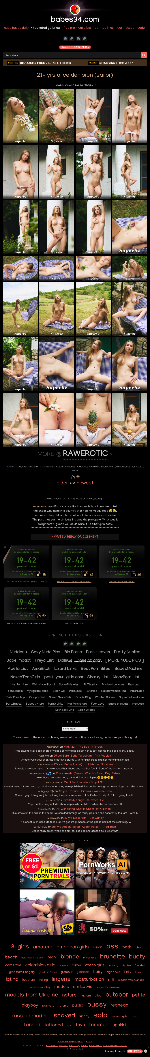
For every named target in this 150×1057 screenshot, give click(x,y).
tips (69, 1025)
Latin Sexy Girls (64, 710)
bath (127, 947)
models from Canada (131, 980)
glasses (82, 972)
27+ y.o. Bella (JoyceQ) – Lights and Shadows (83, 764)
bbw (138, 947)
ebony (113, 966)
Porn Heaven (98, 652)
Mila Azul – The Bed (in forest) (83, 747)
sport (135, 1016)
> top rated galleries (45, 28)
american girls (73, 947)
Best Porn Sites (95, 669)
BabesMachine (128, 669)
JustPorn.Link (19, 685)
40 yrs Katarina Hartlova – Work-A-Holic (85, 791)
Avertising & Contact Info (108, 1046)
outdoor (120, 467)
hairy (98, 972)
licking (43, 980)
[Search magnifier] (144, 55)
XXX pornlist (37, 697)
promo (64, 1006)
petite (138, 995)
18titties (92, 691)
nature (109, 467)
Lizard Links (65, 669)
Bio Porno (73, 652)
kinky (127, 972)
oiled (98, 996)
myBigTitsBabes (37, 691)
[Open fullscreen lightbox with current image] (20, 116)
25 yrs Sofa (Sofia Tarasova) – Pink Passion (82, 756)
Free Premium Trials (77, 28)
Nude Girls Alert (69, 685)
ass (58, 467)
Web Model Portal (43, 685)
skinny (84, 1017)
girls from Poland (48, 972)
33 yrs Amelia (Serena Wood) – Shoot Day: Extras (88, 773)
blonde (65, 467)
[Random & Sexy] (65, 39)
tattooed (53, 1025)
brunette (112, 957)
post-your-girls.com (63, 677)
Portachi (52, 1046)
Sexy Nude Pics (45, 652)
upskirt (119, 1025)
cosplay (63, 965)
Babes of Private (118, 704)
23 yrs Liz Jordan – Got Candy (84, 818)
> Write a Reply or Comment (75, 537)
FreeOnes (138, 704)
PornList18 (75, 691)
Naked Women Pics (113, 691)
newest (89, 85)
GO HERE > (134, 1051)
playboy (30, 1005)
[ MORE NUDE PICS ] (124, 661)
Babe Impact (18, 661)
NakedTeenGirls (25, 677)
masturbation (89, 980)
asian (97, 948)
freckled (140, 965)
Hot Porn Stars (77, 704)
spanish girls (119, 1016)
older (59, 85)
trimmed (98, 1025)
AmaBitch (41, 669)
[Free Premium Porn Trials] (47, 887)
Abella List (18, 669)
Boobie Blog (83, 697)
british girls (89, 958)
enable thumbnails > (75, 47)
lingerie (61, 980)
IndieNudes (137, 691)
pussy (129, 467)
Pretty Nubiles (127, 652)
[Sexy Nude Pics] (84, 39)
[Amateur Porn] (71, 644)
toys (80, 1025)
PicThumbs (91, 685)
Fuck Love (97, 704)
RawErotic (85, 454)
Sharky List (98, 677)
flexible (126, 965)
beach (11, 957)
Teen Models (14, 691)
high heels (113, 972)
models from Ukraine (91, 467)
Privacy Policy (69, 1046)
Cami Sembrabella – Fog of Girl (84, 782)
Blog (89, 1042)
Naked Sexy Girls (60, 697)
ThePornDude (135, 28)
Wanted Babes (105, 697)
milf (111, 980)
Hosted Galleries (70, 1042)
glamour (66, 972)
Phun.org (133, 685)
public (77, 1005)
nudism (85, 996)
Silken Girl (58, 691)
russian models (31, 1016)
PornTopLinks (104, 28)
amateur (42, 947)
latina (12, 980)
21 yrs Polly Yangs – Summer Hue (82, 800)
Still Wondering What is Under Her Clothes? (83, 809)
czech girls (95, 965)
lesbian (28, 980)
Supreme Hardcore (131, 697)
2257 (84, 1046)
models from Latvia (73, 987)
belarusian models (32, 957)
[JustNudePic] (71, 39)
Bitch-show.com (113, 685)
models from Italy (40, 987)
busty (74, 467)
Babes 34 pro (35, 704)
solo (75, 470)
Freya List (44, 661)
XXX (119, 28)
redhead (119, 1005)
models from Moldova (108, 987)
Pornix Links (55, 704)
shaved (138, 467)
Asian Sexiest (86, 710)
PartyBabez (14, 704)
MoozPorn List (126, 677)
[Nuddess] (78, 39)
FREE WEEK (111, 62)
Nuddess (18, 652)
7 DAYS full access (39, 62)
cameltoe (13, 966)
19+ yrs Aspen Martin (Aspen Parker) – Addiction (84, 827)
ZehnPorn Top (15, 697)
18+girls (50, 467)
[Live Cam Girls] (84, 644)
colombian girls (40, 965)
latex (138, 972)
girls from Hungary (22, 972)
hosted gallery (28, 467)
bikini (52, 958)
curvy (76, 966)
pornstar (49, 1006)
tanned (32, 1025)
